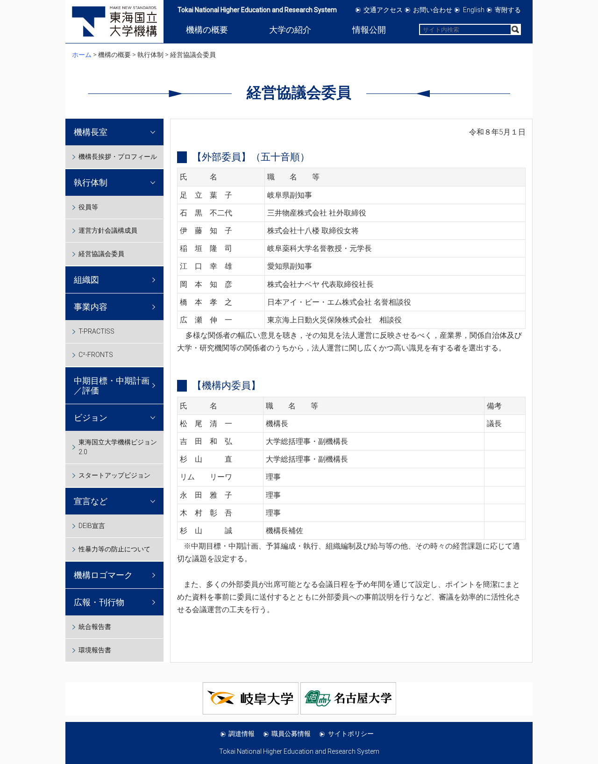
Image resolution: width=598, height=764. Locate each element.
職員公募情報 (291, 733)
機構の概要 (207, 30)
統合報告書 (94, 626)
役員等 (88, 207)
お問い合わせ (432, 10)
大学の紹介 (290, 30)
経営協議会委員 (101, 253)
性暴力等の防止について (114, 549)
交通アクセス (383, 10)
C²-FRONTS (95, 354)
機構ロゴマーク (103, 575)
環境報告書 (94, 650)
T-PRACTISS (96, 331)
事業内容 (90, 307)
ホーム (82, 54)
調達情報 (241, 733)
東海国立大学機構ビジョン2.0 (117, 447)
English (473, 10)
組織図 (86, 280)
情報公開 (369, 30)
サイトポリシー (351, 733)
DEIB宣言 (91, 525)
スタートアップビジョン (114, 475)
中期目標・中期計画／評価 (112, 385)
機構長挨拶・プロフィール (117, 156)
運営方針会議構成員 (107, 230)
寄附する (508, 10)
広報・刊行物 (99, 602)
